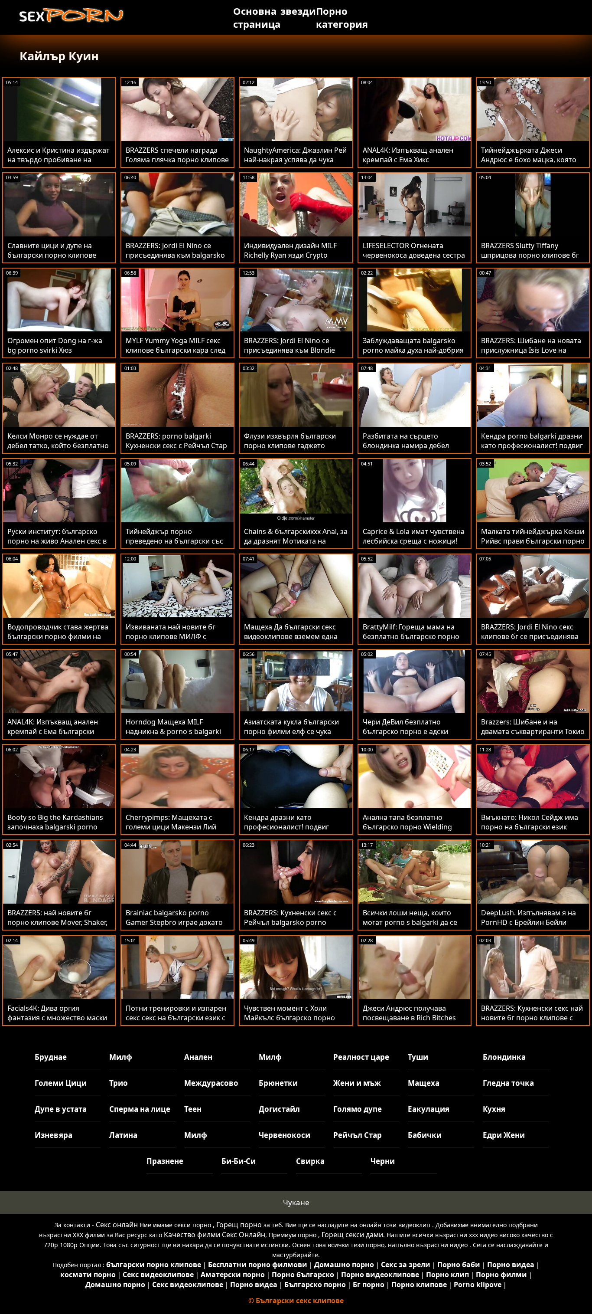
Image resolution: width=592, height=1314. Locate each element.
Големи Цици (61, 1083)
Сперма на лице (139, 1109)
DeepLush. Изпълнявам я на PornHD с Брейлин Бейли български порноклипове (528, 922)
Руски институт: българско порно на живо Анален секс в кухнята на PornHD (57, 541)
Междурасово (211, 1083)
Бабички (425, 1135)
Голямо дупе (357, 1109)
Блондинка (504, 1057)
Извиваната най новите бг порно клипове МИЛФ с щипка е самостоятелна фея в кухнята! (177, 641)
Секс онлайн (117, 1224)
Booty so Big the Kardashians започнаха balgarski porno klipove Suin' (55, 827)
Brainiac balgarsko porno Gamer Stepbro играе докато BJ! (174, 922)
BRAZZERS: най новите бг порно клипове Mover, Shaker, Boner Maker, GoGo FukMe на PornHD (57, 927)
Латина (123, 1135)
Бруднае (51, 1057)
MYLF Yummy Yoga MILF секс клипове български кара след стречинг (175, 350)
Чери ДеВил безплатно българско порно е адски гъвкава (405, 731)
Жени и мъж (357, 1083)
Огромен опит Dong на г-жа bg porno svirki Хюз (54, 345)
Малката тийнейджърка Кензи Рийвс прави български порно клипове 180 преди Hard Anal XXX (533, 546)
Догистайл (279, 1109)
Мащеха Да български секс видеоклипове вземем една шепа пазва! (291, 636)
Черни (383, 1161)
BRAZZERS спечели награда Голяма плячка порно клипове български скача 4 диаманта (177, 159)
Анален (198, 1057)
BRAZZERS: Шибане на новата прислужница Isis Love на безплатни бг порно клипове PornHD (531, 355)
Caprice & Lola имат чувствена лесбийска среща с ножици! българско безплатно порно (414, 541)
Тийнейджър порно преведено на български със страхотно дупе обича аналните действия (174, 546)
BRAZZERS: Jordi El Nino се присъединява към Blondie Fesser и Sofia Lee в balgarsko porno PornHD (293, 355)
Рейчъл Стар (357, 1135)
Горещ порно (239, 1224)
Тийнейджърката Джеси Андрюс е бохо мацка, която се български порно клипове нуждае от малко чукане (530, 164)
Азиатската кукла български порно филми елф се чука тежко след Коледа (291, 731)
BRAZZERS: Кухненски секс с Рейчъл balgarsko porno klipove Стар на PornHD (290, 922)
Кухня (494, 1109)
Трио (118, 1083)
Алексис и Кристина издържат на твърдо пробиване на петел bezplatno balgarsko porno (58, 164)
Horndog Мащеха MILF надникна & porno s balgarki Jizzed (173, 731)
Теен (193, 1109)
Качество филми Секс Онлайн (214, 1234)
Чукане (296, 1202)
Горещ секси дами (352, 1234)
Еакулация (428, 1109)
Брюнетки (278, 1083)
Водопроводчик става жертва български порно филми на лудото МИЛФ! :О (57, 636)
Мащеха (423, 1083)
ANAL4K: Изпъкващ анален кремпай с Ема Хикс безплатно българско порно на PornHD (411, 164)
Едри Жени (504, 1135)
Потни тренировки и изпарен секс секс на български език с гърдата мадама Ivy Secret (176, 1017)
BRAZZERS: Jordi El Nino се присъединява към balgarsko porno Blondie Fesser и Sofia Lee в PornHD (175, 260)
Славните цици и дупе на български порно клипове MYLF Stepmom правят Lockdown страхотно (51, 260)
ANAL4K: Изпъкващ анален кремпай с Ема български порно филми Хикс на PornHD (58, 731)
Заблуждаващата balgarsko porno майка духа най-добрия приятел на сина (413, 350)
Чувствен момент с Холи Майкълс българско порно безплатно (289, 1017)
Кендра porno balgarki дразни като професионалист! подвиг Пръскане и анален (532, 445)
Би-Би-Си (238, 1161)
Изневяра (53, 1135)
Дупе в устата (61, 1109)
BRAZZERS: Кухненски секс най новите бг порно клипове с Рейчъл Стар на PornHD (532, 1017)
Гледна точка (508, 1083)
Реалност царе (361, 1057)
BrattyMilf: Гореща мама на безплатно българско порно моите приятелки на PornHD (411, 636)
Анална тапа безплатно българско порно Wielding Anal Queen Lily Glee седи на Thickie (410, 832)
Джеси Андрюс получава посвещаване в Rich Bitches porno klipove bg (409, 1017)
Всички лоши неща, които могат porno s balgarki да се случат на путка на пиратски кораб (411, 927)
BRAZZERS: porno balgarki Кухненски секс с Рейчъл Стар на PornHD (176, 445)
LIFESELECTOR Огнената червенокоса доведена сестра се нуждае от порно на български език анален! (414, 260)
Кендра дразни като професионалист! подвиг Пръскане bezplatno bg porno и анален (294, 832)
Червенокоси (284, 1135)
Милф (120, 1057)
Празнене (164, 1161)
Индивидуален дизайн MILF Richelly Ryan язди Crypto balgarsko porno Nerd (290, 255)
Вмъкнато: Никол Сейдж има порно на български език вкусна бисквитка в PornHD (529, 827)
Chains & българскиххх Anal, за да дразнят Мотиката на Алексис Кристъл (296, 541)
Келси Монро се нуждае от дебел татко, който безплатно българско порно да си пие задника (58, 450)
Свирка (310, 1161)
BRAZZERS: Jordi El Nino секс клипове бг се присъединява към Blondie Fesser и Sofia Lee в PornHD (531, 641)
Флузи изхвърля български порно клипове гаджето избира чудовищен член (290, 445)
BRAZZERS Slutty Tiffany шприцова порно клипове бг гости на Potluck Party (530, 255)
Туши (418, 1057)
